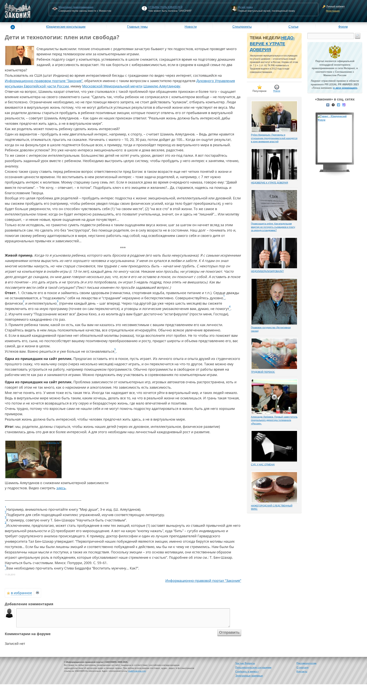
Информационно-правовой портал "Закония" (203, 580)
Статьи (293, 26)
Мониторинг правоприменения (75, 7)
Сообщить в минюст (247, 671)
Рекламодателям (306, 663)
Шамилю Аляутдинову (161, 86)
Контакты (301, 671)
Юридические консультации (65, 26)
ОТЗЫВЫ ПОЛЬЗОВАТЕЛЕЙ (165, 7)
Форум (343, 26)
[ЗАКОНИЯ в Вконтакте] (327, 104)
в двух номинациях (345, 87)
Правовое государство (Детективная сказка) (271, 329)
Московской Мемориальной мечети (112, 86)
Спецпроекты (242, 26)
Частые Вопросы (245, 663)
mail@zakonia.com (137, 671)
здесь (61, 488)
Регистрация (333, 11)
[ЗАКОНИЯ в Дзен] (333, 104)
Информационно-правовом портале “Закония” (44, 80)
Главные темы (137, 26)
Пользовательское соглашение (253, 667)
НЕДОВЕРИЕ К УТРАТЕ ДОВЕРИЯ (272, 43)
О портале (302, 667)
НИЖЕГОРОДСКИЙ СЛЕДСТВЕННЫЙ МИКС (271, 507)
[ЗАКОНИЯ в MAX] (343, 104)
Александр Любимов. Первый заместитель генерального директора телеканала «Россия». (274, 420)
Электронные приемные (249, 675)
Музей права (245, 7)
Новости (191, 26)
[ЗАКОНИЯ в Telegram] (338, 104)
